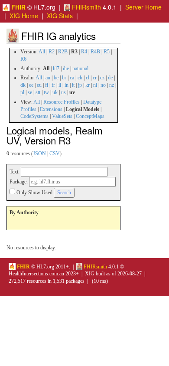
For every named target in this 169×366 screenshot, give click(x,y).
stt (38, 92)
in (66, 85)
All (42, 52)
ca (72, 78)
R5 (107, 52)
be (56, 78)
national (80, 68)
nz (111, 85)
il (59, 85)
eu (39, 85)
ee (31, 85)
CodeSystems (34, 116)
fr (53, 85)
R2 (52, 52)
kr (87, 85)
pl (22, 92)
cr (95, 78)
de (110, 78)
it (73, 85)
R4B (95, 52)
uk (55, 92)
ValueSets (62, 116)
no (103, 85)
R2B (63, 52)
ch (80, 78)
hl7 (56, 68)
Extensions (51, 109)
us (63, 92)
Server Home (143, 7)
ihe (66, 68)
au (48, 78)
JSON (39, 153)
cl (87, 78)
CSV (54, 153)
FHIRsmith (85, 7)
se (30, 92)
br (64, 78)
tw (46, 92)
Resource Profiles (61, 102)
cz (102, 78)
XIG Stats (60, 15)
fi (46, 85)
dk (23, 85)
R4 (84, 52)
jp (80, 85)
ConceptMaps (90, 116)
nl (95, 85)
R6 (23, 59)
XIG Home (24, 15)
